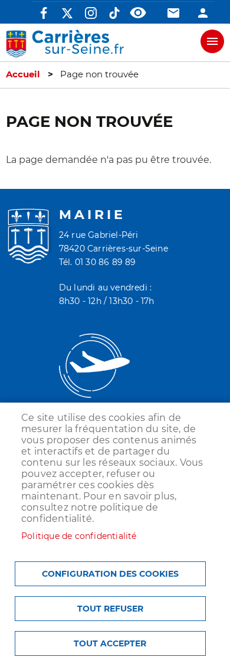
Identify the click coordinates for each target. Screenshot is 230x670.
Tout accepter (110, 643)
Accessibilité (138, 13)
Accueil (23, 74)
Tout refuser (110, 608)
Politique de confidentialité (79, 536)
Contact (173, 13)
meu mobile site (212, 41)
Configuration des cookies (110, 574)
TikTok (114, 13)
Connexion (203, 13)
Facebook (43, 13)
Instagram (91, 13)
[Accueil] (65, 44)
